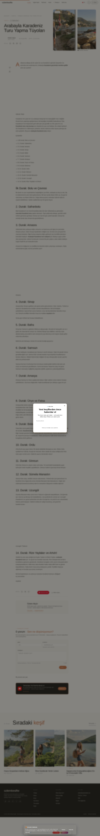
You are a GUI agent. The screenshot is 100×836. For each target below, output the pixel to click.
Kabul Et (71, 829)
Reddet (63, 829)
